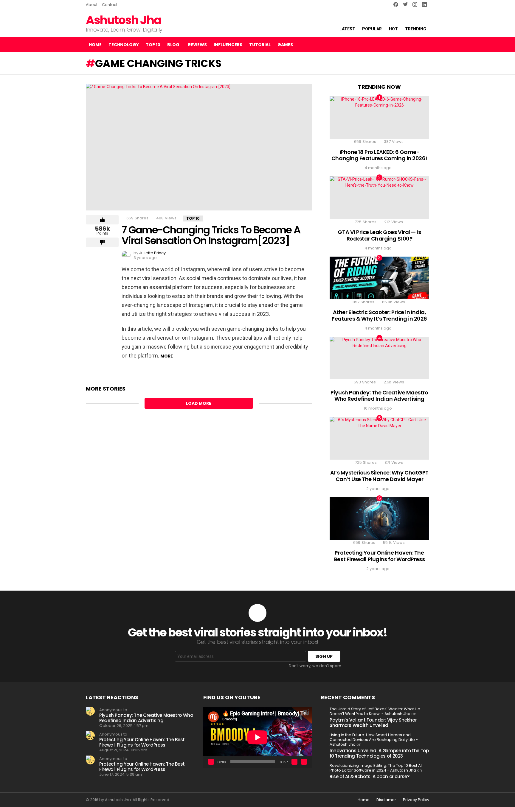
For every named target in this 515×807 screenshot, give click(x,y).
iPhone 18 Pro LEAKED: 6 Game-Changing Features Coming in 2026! (379, 155)
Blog (173, 45)
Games (285, 45)
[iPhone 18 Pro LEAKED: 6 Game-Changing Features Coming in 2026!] (379, 117)
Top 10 (153, 45)
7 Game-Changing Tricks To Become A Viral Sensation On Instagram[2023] (211, 235)
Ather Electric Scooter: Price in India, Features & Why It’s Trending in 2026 (379, 315)
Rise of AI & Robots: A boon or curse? (369, 776)
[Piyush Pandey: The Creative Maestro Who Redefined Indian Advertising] (379, 358)
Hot (393, 28)
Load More (198, 403)
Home (95, 45)
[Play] (211, 762)
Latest (347, 28)
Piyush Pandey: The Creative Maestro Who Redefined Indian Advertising (379, 396)
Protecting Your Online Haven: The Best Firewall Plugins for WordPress (379, 556)
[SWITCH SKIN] (403, 45)
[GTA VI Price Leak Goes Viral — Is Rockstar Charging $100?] (379, 197)
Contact (109, 4)
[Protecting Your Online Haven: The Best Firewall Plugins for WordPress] (379, 518)
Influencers (228, 45)
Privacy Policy (416, 799)
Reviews (197, 45)
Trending (415, 28)
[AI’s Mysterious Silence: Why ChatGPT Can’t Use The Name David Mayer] (379, 438)
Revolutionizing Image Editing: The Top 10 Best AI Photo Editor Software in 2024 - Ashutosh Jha (376, 768)
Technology (123, 45)
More (166, 356)
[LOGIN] (424, 44)
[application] (257, 737)
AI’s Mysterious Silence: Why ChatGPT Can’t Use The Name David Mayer (379, 476)
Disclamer (386, 799)
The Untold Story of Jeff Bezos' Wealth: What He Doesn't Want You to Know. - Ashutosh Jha (375, 711)
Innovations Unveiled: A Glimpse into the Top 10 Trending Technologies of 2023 (379, 753)
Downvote (102, 242)
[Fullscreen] (304, 762)
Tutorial (260, 45)
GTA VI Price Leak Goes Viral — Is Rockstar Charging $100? (379, 235)
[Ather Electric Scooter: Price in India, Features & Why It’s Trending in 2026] (379, 278)
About (91, 4)
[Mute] (294, 762)
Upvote (102, 219)
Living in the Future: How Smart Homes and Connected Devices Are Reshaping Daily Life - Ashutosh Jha (374, 739)
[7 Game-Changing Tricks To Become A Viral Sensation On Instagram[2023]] (199, 147)
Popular (372, 28)
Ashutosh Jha (123, 20)
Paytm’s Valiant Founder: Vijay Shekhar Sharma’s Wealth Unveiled (373, 722)
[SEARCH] (413, 45)
